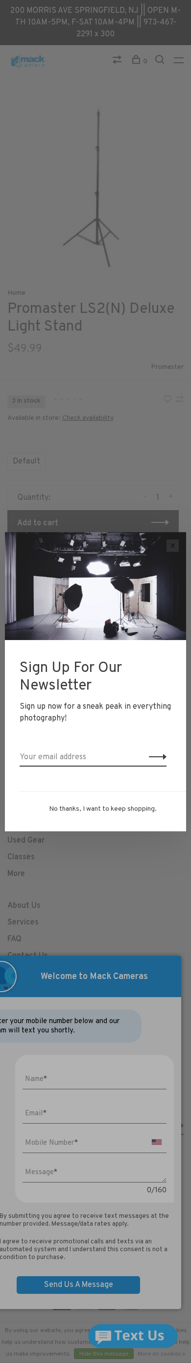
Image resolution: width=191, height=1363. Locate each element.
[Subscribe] (155, 757)
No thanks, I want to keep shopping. (103, 809)
